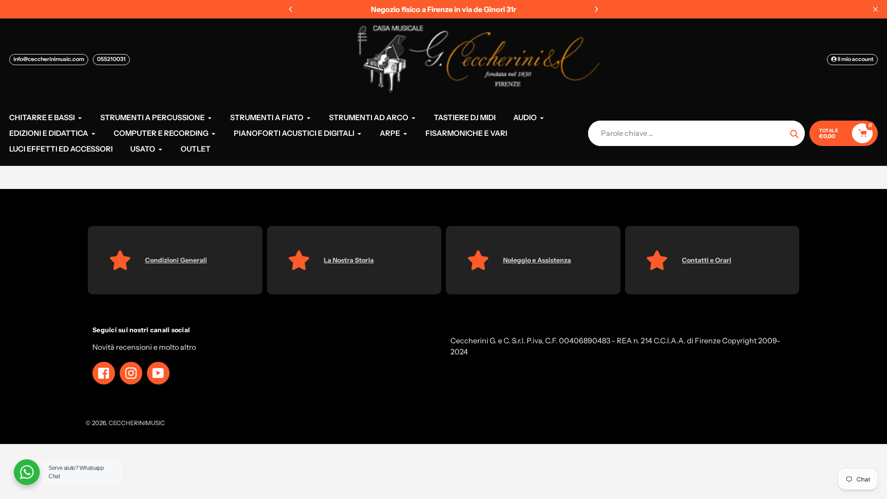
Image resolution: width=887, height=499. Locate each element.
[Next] (596, 9)
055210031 (111, 58)
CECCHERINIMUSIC (137, 422)
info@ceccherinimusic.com (48, 58)
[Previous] (291, 9)
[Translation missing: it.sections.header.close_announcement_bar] (875, 9)
